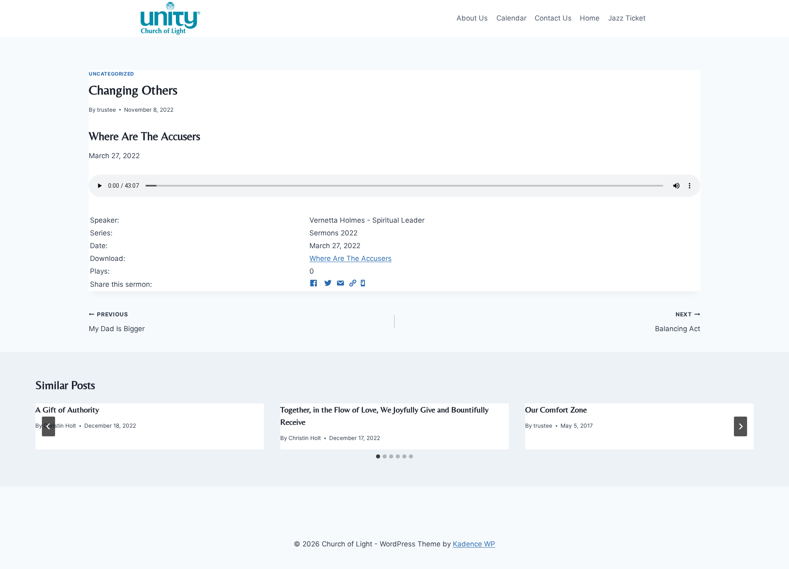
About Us (472, 18)
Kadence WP (474, 544)
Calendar (511, 18)
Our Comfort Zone (556, 409)
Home (590, 18)
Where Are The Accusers (350, 258)
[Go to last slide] (48, 426)
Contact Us (553, 18)
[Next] (740, 426)
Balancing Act (677, 322)
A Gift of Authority (67, 409)
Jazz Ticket (627, 18)
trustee (106, 109)
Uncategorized (111, 74)
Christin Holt (60, 425)
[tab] (378, 456)
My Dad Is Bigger (117, 322)
